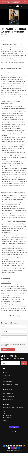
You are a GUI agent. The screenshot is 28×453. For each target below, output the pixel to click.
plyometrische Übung (6, 283)
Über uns (5, 372)
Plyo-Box (20, 290)
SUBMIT (24, 363)
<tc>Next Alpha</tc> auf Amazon (10, 384)
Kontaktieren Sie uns (7, 375)
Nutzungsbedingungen (8, 399)
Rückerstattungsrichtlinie (8, 396)
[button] (2, 6)
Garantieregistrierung (8, 381)
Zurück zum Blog (15, 316)
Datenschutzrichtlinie (8, 393)
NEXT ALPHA (11, 450)
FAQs (4, 378)
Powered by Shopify (18, 450)
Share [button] (4, 40)
